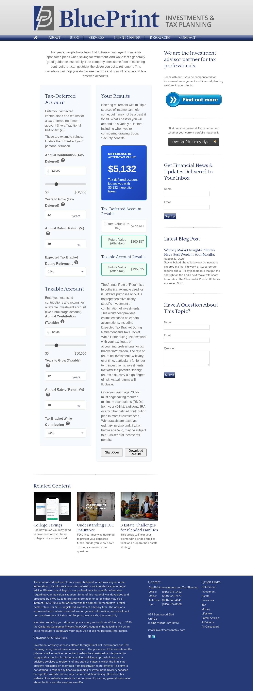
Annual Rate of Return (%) (64, 232)
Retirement (208, 587)
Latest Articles (210, 617)
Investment (208, 591)
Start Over (112, 452)
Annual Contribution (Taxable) (60, 320)
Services (97, 38)
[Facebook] (149, 637)
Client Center (127, 38)
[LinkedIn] (153, 637)
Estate (206, 595)
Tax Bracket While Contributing (58, 422)
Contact (187, 38)
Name (168, 188)
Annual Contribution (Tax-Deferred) (64, 158)
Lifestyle (207, 613)
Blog (74, 38)
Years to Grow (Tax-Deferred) (59, 203)
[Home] (126, 29)
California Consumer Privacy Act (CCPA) (63, 626)
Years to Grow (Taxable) (62, 364)
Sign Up (170, 216)
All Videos (208, 622)
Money (206, 609)
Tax (204, 604)
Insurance (208, 600)
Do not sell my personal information (105, 630)
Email (167, 202)
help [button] (62, 160)
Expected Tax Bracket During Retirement (62, 261)
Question (169, 348)
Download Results (136, 452)
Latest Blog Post (182, 239)
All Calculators (210, 626)
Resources (160, 38)
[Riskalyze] (193, 142)
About (54, 38)
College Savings (48, 525)
